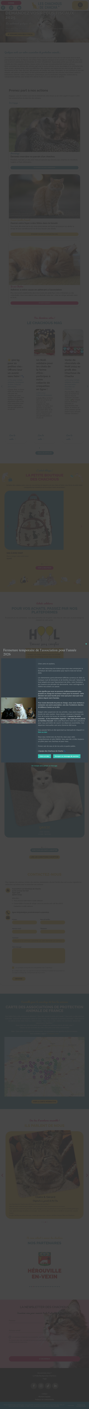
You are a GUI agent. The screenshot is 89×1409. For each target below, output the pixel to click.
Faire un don (44, 756)
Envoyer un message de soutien (67, 756)
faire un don (42, 732)
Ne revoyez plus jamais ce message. (44, 766)
